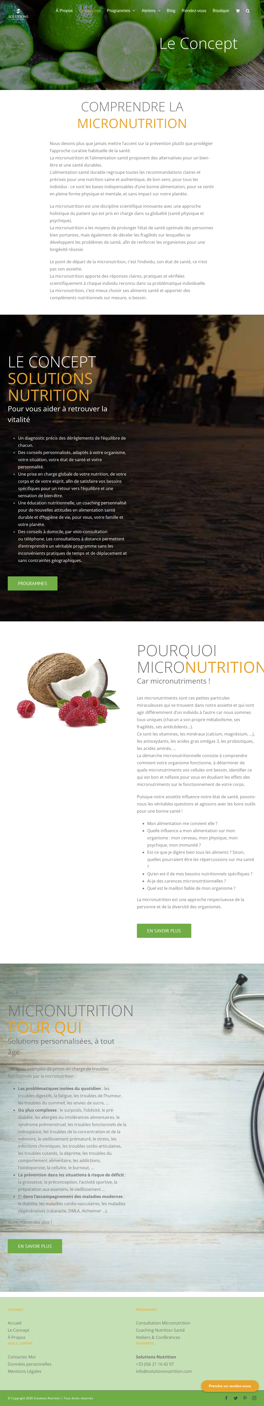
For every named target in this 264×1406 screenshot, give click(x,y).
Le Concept (18, 1330)
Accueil (14, 1323)
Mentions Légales (25, 1371)
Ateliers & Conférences (158, 1337)
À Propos (17, 1337)
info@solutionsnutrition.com (164, 1371)
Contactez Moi (22, 1357)
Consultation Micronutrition (163, 1323)
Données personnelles (30, 1364)
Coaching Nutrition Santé (160, 1330)
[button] (248, 10)
